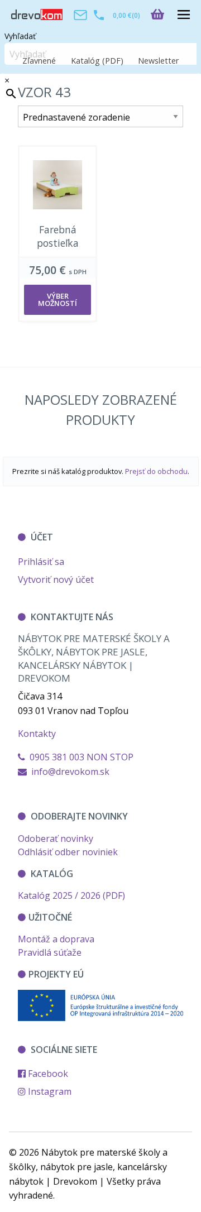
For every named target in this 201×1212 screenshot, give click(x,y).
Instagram (48, 1091)
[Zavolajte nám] (99, 14)
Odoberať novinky (55, 838)
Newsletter (158, 60)
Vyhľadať (20, 36)
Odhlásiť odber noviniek (68, 852)
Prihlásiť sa (41, 561)
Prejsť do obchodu (156, 471)
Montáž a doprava (56, 939)
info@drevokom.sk (70, 771)
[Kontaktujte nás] (80, 14)
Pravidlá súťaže (50, 952)
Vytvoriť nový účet (56, 579)
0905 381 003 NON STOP (79, 757)
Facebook (47, 1073)
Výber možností (57, 299)
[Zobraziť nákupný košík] (162, 14)
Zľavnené (39, 60)
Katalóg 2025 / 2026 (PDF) (71, 895)
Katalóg (97, 60)
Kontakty (37, 733)
